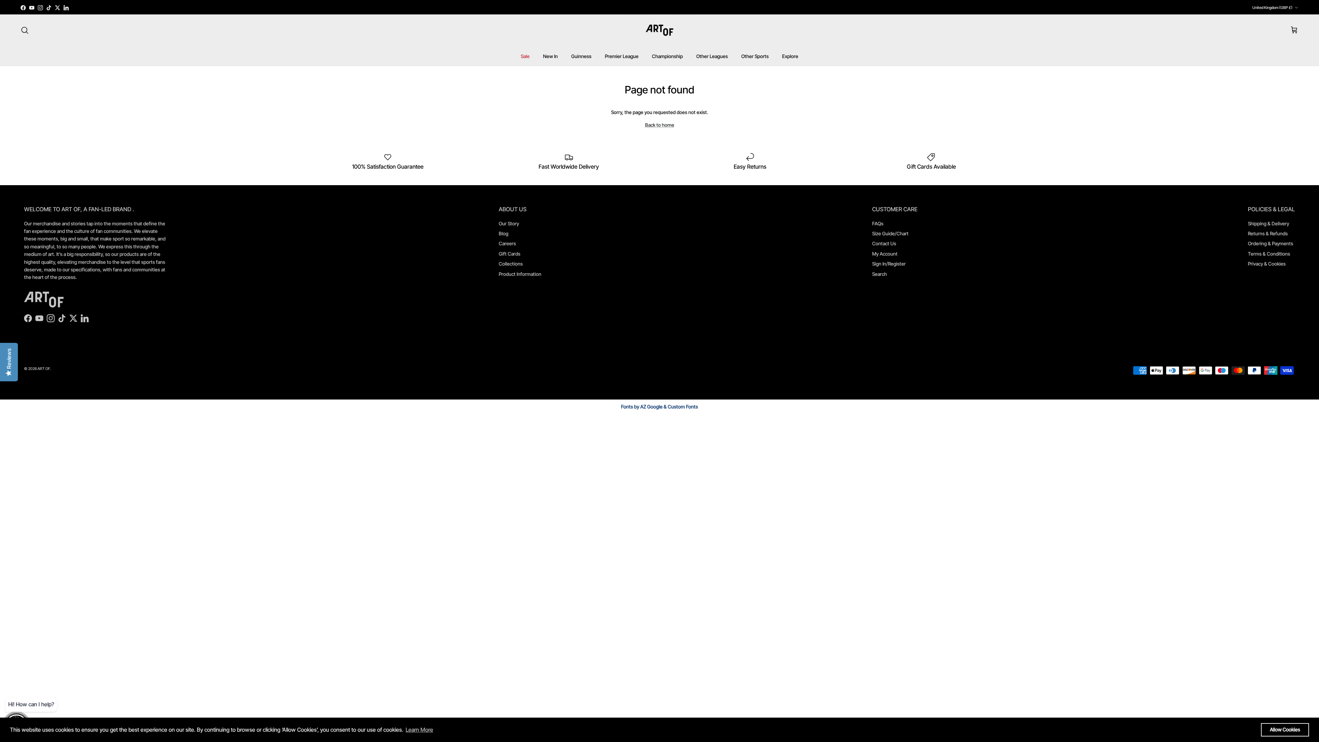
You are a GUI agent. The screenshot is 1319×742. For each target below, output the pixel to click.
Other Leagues (712, 56)
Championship (667, 56)
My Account (885, 254)
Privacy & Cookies (1267, 264)
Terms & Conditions (1269, 254)
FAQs (877, 223)
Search (879, 274)
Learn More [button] (419, 729)
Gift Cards (509, 254)
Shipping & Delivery (1268, 223)
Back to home (659, 125)
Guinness (581, 56)
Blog (503, 233)
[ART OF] (659, 30)
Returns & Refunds (1268, 233)
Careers (507, 243)
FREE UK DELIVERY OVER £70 (659, 7)
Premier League (622, 56)
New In (550, 56)
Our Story (509, 223)
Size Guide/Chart (890, 233)
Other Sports (755, 56)
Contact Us (884, 243)
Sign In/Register (889, 264)
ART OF (43, 368)
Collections (511, 264)
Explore (790, 56)
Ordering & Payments (1270, 243)
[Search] (25, 30)
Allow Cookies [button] (1285, 729)
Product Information (520, 274)
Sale (525, 56)
